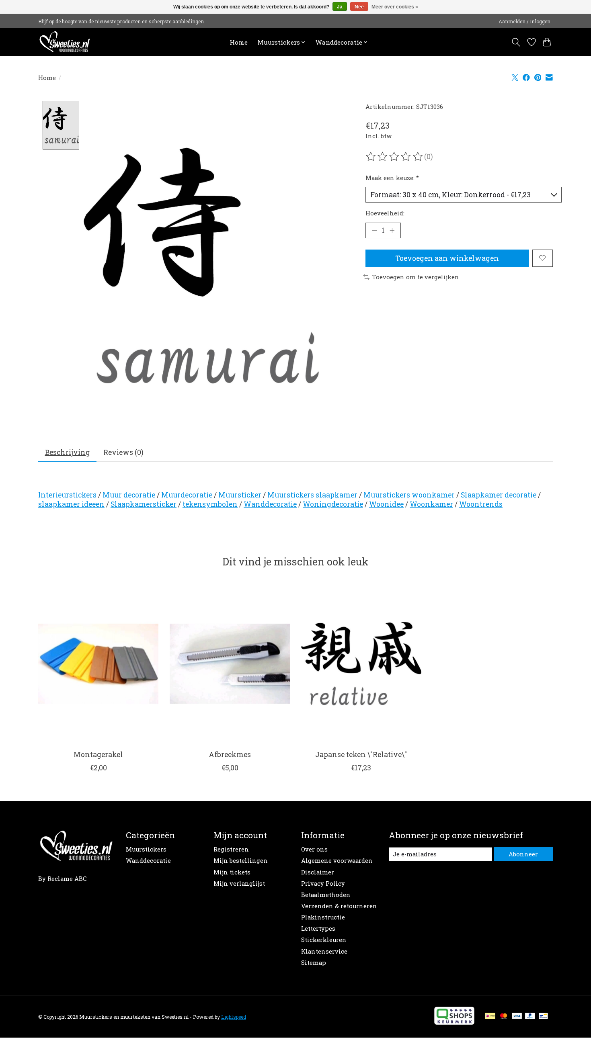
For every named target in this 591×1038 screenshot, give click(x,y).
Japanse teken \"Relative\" (361, 754)
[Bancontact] (543, 1016)
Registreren (231, 849)
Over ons (314, 849)
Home (239, 42)
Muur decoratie (129, 495)
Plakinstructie (323, 917)
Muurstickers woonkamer (409, 495)
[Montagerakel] (98, 663)
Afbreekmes (230, 754)
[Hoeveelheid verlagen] (374, 230)
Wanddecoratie (270, 504)
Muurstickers (146, 849)
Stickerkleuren (324, 940)
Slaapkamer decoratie (498, 495)
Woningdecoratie (333, 504)
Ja (340, 7)
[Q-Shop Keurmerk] (454, 1022)
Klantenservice (324, 951)
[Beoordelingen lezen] (394, 157)
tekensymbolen (210, 504)
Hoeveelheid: (384, 213)
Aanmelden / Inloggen (524, 21)
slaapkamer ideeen (71, 504)
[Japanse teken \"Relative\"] (361, 663)
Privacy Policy (323, 883)
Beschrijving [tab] (67, 452)
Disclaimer (317, 872)
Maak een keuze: (392, 178)
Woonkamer (431, 504)
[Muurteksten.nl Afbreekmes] (230, 663)
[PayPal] (530, 1016)
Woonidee (386, 504)
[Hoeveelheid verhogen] (392, 230)
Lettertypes (318, 928)
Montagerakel (98, 754)
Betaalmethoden (326, 895)
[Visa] (517, 1016)
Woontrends (481, 504)
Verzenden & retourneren (339, 906)
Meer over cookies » (394, 7)
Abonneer (523, 854)
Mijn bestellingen (240, 860)
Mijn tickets (231, 872)
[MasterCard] (504, 1016)
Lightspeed (233, 1016)
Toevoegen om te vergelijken (415, 277)
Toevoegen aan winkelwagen (447, 258)
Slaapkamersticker (143, 504)
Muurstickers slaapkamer (312, 495)
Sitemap (313, 962)
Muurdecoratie (186, 495)
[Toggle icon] (516, 42)
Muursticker (239, 495)
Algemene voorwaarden (337, 860)
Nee (359, 7)
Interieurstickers (67, 495)
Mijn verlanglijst (239, 883)
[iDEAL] (490, 1016)
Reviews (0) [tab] (123, 452)
